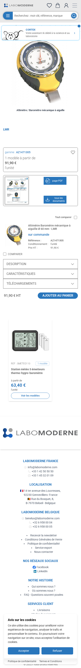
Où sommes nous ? (43, 590)
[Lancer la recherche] (73, 15)
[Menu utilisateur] (66, 5)
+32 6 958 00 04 (42, 522)
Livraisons (43, 610)
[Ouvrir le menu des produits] (8, 16)
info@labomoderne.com (42, 467)
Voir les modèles (30, 395)
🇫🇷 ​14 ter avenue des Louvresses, (40, 490)
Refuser (57, 650)
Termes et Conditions (50, 661)
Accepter (23, 650)
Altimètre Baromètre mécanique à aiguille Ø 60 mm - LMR (49, 227)
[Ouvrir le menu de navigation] (74, 5)
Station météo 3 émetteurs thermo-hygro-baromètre (28, 371)
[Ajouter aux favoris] (73, 152)
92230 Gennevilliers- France (40, 494)
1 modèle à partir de (20, 158)
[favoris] (49, 5)
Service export (43, 547)
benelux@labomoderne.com (42, 518)
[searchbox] (41, 16)
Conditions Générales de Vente (43, 539)
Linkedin (42, 571)
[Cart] (57, 5)
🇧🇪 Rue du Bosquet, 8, (40, 499)
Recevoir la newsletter (43, 535)
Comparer (15, 254)
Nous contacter (43, 551)
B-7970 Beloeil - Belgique (40, 503)
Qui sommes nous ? (43, 586)
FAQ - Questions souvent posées (43, 594)
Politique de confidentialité (44, 543)
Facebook (43, 567)
